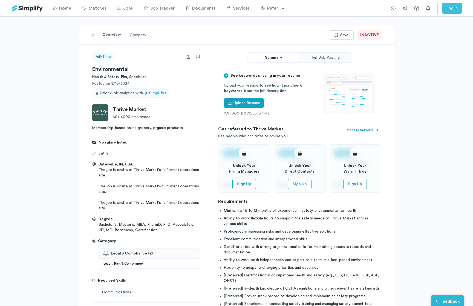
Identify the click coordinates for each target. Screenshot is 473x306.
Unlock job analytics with (133, 93)
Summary (273, 57)
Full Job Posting (326, 57)
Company (138, 35)
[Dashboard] (27, 8)
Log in (452, 8)
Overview (111, 35)
